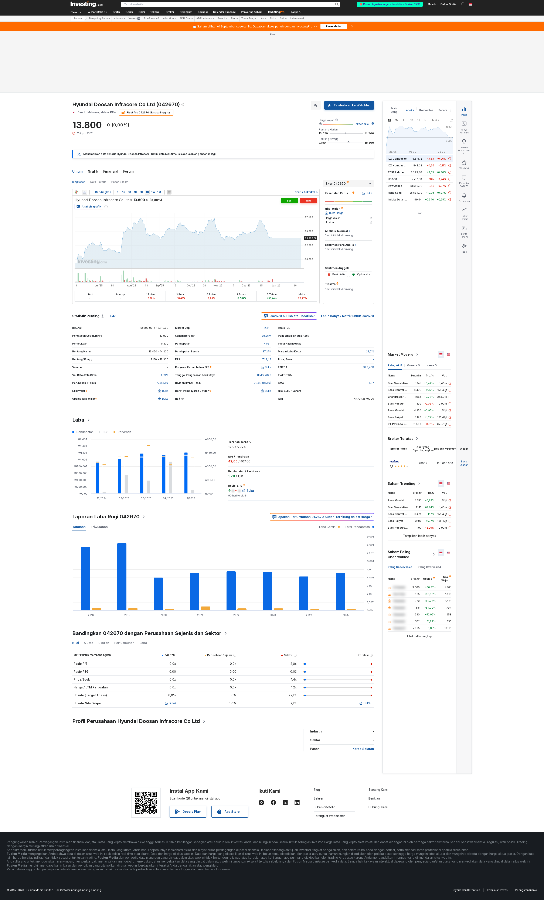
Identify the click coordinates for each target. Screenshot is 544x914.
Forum (128, 171)
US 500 (392, 179)
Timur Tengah (249, 18)
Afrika (273, 18)
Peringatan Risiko (526, 890)
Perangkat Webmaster (329, 816)
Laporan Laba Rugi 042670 (106, 516)
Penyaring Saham (251, 12)
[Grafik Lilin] (76, 192)
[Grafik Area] (84, 192)
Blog (317, 789)
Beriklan (374, 798)
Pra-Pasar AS (151, 18)
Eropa (234, 18)
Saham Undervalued (292, 18)
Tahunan (79, 527)
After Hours (169, 18)
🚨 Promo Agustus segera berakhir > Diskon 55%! (389, 4)
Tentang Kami (378, 789)
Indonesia (119, 18)
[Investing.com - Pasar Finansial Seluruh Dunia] (87, 4)
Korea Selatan (363, 749)
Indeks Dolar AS (398, 199)
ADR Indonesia (205, 18)
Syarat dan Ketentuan (466, 890)
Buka (172, 703)
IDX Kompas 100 (398, 165)
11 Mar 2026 (264, 375)
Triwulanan (99, 527)
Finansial (110, 171)
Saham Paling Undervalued (399, 554)
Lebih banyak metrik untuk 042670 (347, 316)
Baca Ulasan (464, 463)
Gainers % (413, 365)
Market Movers (400, 354)
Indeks (409, 110)
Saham (78, 18)
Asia (263, 18)
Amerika (222, 18)
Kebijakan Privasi (497, 890)
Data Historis (98, 181)
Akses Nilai (362, 124)
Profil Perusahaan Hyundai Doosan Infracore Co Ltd (136, 721)
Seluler (318, 798)
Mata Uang (394, 110)
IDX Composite (397, 158)
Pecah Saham (119, 181)
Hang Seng (395, 192)
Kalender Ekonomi (224, 12)
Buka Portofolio (324, 807)
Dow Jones (395, 185)
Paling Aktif (395, 365)
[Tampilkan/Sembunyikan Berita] (169, 192)
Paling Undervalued (400, 567)
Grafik (93, 171)
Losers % (431, 365)
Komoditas (426, 110)
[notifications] (462, 4)
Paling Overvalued (429, 567)
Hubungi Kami (378, 807)
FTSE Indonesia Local (401, 172)
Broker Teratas (400, 438)
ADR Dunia (186, 18)
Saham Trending (401, 483)
